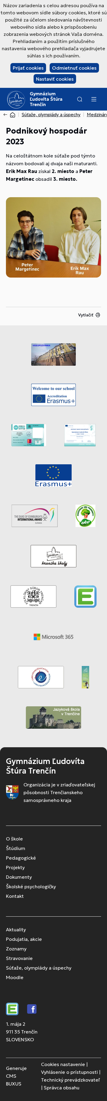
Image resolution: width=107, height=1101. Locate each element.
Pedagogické (21, 858)
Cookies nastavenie (63, 1064)
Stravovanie (19, 958)
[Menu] (93, 99)
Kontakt (15, 896)
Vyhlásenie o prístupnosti (69, 1072)
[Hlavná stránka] (12, 114)
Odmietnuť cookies (74, 68)
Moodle (14, 977)
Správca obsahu (61, 1088)
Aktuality (16, 929)
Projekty (15, 867)
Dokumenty (19, 877)
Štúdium (15, 848)
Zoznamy (16, 949)
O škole (14, 839)
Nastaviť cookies (55, 79)
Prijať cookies (28, 68)
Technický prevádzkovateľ (70, 1080)
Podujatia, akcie (24, 939)
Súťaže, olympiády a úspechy (51, 114)
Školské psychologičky (31, 886)
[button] (79, 99)
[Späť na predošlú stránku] (7, 115)
